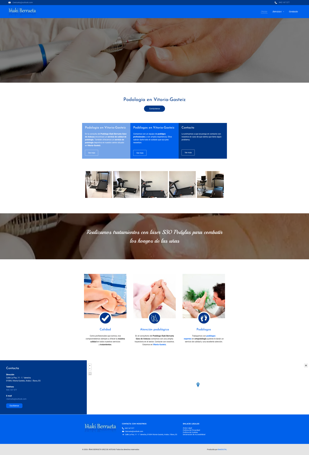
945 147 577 (284, 2)
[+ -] (198, 387)
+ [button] (89, 365)
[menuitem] (264, 11)
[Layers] (306, 365)
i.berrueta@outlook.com (22, 2)
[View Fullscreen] (89, 373)
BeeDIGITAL (222, 449)
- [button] (89, 368)
